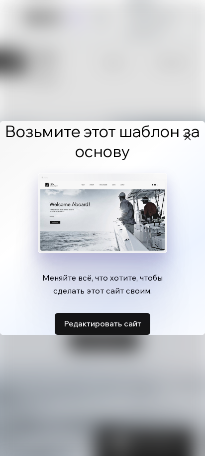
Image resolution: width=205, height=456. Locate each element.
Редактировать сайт (102, 323)
